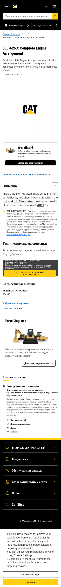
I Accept (30, 582)
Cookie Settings (30, 574)
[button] (26, 174)
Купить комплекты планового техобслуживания (30, 273)
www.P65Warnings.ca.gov (18, 234)
